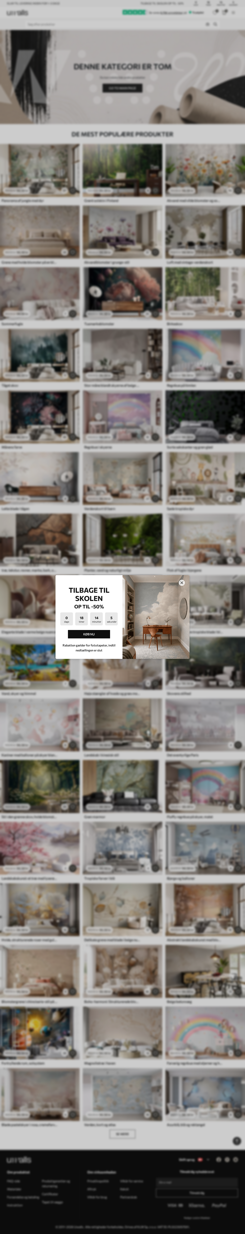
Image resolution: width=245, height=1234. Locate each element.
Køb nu (89, 634)
